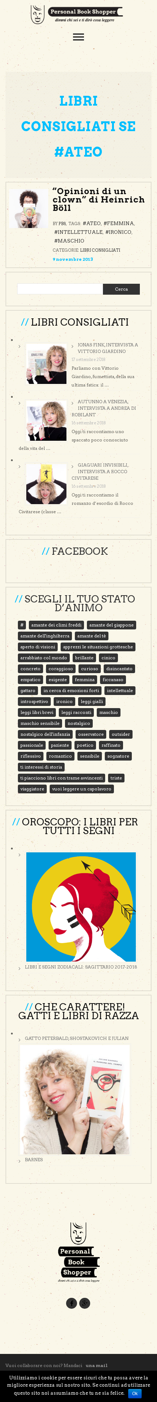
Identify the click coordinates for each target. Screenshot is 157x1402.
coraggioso (61, 668)
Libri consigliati (100, 250)
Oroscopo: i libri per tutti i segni (80, 826)
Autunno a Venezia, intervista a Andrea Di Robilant (104, 408)
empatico (30, 679)
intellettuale (80, 232)
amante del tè (91, 636)
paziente (60, 745)
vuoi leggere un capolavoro (81, 789)
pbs (62, 223)
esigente (58, 679)
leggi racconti (76, 712)
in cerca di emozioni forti (71, 690)
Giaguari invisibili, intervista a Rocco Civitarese (100, 471)
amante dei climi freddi (56, 625)
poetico (85, 745)
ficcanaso (113, 679)
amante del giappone (111, 625)
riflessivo (30, 756)
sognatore (118, 756)
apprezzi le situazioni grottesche (98, 646)
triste (116, 778)
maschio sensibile (40, 723)
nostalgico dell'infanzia (45, 734)
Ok (135, 1393)
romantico (60, 756)
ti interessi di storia (41, 767)
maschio (71, 241)
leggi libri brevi (36, 712)
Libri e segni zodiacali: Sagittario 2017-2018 (81, 967)
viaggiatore (32, 789)
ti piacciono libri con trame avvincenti (61, 778)
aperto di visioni (37, 646)
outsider (121, 734)
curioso (89, 668)
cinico (108, 657)
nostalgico (79, 723)
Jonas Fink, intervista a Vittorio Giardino (108, 348)
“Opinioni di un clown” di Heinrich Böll (99, 199)
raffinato (111, 745)
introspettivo (34, 701)
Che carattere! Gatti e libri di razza (78, 1011)
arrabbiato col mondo (43, 657)
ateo (93, 223)
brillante (84, 657)
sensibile (89, 756)
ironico (120, 232)
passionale (31, 745)
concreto (30, 668)
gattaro (27, 690)
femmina (120, 223)
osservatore (91, 734)
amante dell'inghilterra (44, 636)
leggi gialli (92, 701)
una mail (97, 1365)
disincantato (119, 668)
